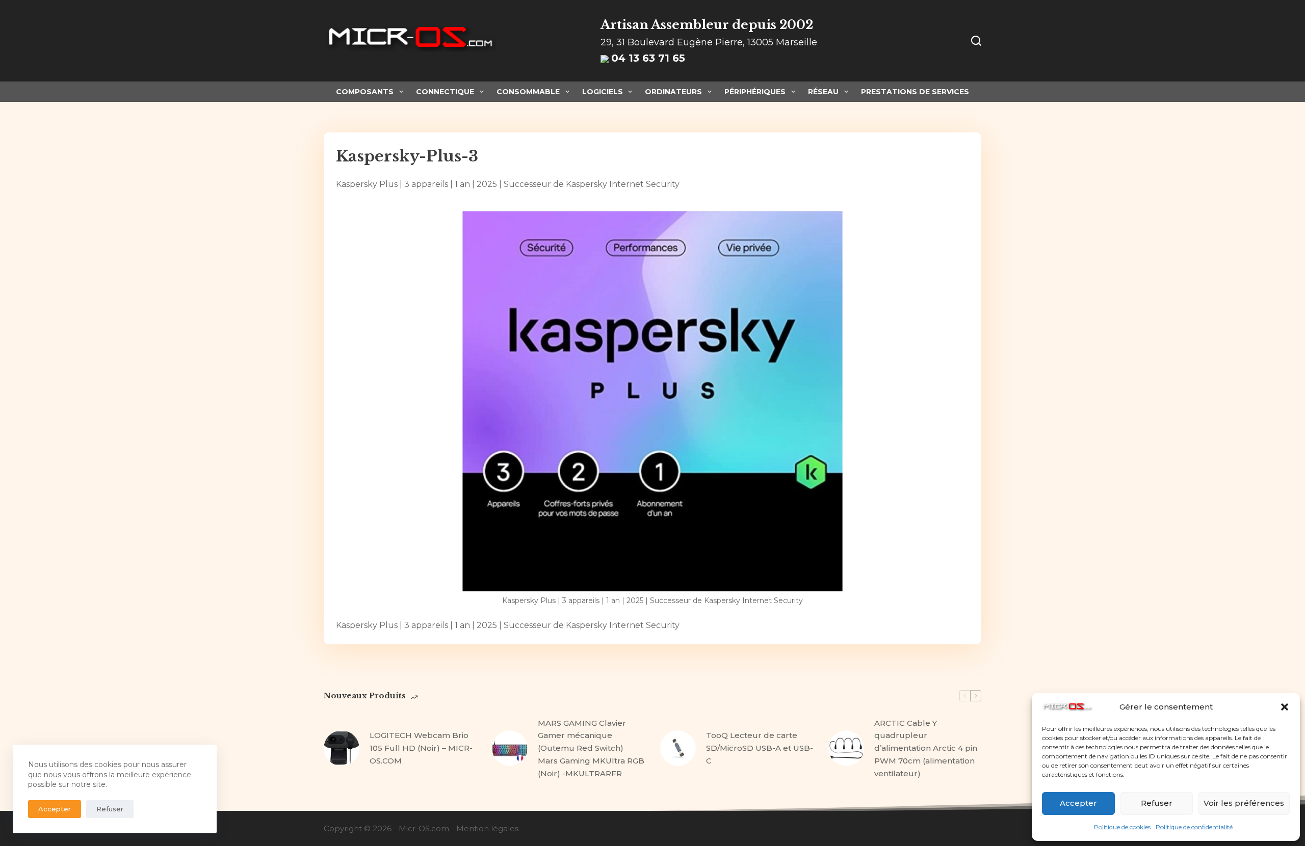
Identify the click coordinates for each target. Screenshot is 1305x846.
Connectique (445, 91)
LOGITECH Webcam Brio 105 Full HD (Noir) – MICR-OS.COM (421, 748)
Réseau (823, 91)
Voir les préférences (1244, 803)
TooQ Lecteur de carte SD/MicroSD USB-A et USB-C (759, 748)
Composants (365, 91)
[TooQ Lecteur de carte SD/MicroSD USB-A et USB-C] (678, 748)
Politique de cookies (1122, 827)
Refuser (1156, 803)
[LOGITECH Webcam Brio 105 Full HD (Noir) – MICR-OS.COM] (341, 748)
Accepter (1078, 803)
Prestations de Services (915, 91)
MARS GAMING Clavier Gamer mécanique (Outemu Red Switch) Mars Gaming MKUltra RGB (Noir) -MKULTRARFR (591, 748)
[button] (1285, 707)
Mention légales (487, 828)
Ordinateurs (673, 91)
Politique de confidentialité (1194, 827)
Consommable (528, 91)
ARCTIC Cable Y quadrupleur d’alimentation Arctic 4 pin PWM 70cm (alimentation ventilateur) (925, 748)
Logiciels (602, 91)
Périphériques (755, 91)
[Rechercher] (976, 41)
